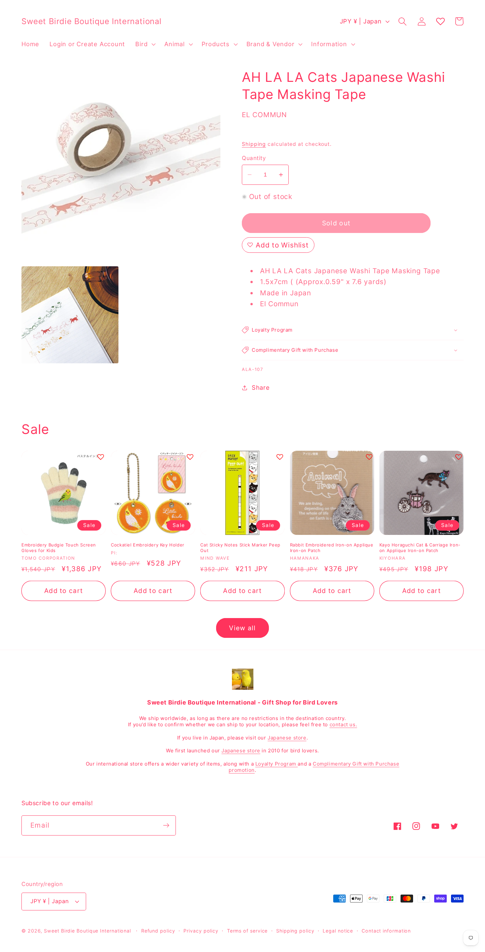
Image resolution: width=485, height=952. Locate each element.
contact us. (343, 724)
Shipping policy (295, 931)
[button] (144, 44)
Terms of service (247, 931)
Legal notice (338, 931)
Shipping (254, 144)
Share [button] (261, 387)
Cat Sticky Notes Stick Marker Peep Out (240, 547)
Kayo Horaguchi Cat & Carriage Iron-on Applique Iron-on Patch (420, 547)
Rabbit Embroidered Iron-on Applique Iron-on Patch (331, 547)
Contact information (386, 931)
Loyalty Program (276, 764)
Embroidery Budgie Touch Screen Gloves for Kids (58, 547)
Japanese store (287, 738)
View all (242, 628)
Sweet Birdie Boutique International (87, 931)
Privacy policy (200, 931)
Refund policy (158, 931)
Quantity (254, 158)
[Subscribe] (166, 825)
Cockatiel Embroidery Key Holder (147, 544)
